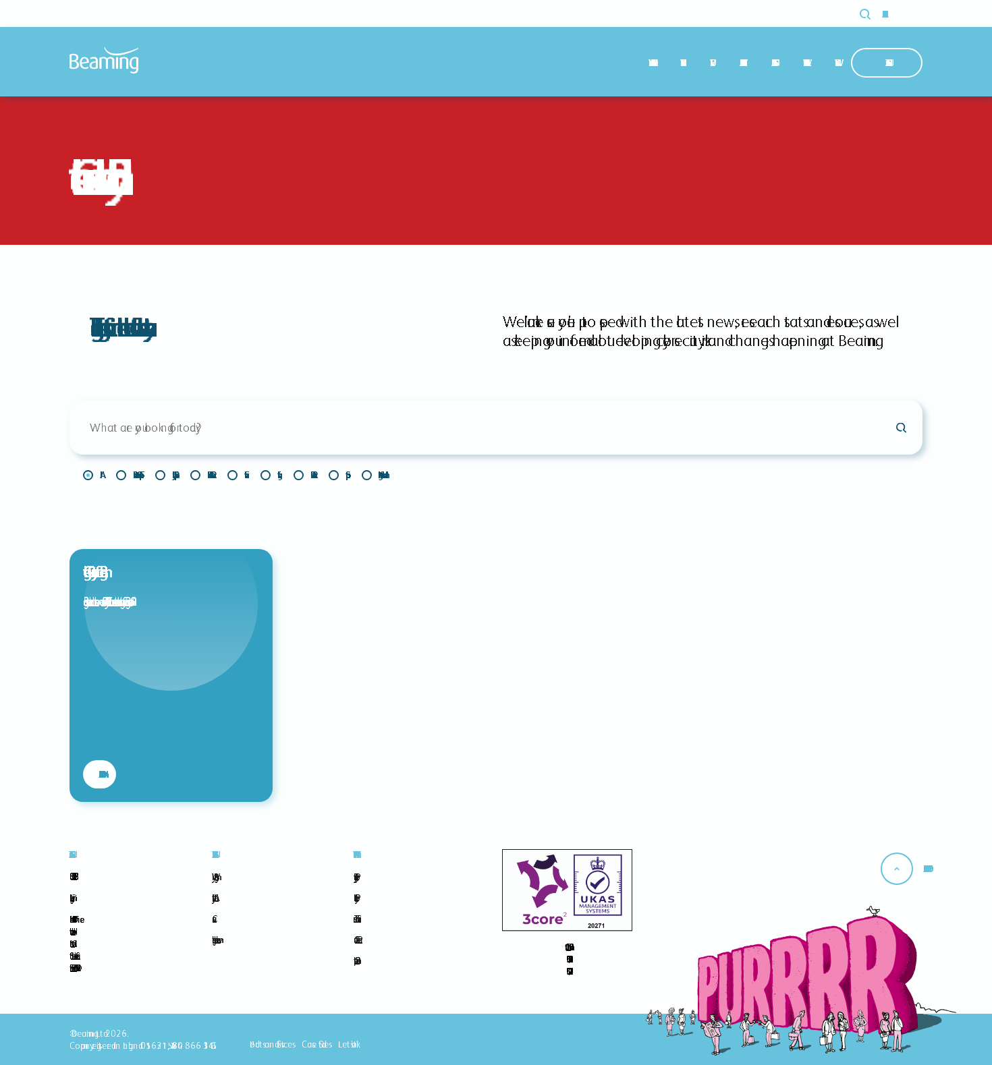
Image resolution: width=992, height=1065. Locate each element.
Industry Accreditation (213, 897)
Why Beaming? (650, 62)
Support (337, 474)
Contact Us (886, 62)
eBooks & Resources (209, 474)
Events (235, 474)
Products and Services (271, 1044)
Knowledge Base (804, 62)
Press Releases (311, 474)
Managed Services (741, 62)
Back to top (925, 868)
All (91, 474)
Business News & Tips (136, 474)
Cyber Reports (173, 474)
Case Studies (772, 62)
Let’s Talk (347, 1044)
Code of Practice (356, 939)
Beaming (104, 60)
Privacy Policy (354, 876)
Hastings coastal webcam (214, 939)
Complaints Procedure (355, 960)
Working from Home (380, 474)
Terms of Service (355, 918)
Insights (268, 474)
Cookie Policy (354, 897)
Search (873, 14)
